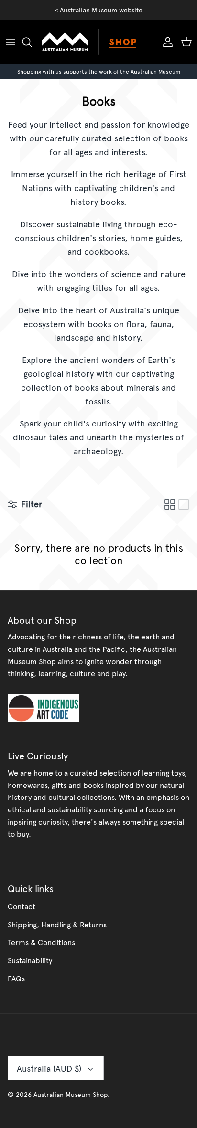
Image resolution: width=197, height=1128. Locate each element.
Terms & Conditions (41, 941)
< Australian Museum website (98, 9)
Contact (21, 906)
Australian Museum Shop (70, 1094)
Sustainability (30, 960)
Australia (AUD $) (49, 1068)
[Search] (31, 42)
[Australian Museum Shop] (98, 42)
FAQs (16, 978)
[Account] (165, 42)
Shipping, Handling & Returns (57, 924)
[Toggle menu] (10, 42)
